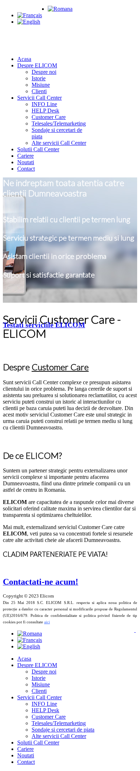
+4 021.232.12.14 (23, 9)
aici (47, 622)
